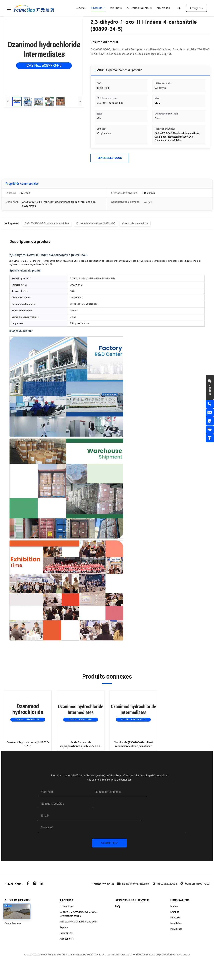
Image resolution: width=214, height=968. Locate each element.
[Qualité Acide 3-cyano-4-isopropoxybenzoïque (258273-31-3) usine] (80, 714)
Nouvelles (163, 8)
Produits (97, 8)
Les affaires (176, 923)
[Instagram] (34, 884)
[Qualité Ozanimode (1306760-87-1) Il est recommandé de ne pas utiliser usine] (133, 714)
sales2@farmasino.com (135, 883)
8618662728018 (167, 883)
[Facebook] (28, 884)
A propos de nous (139, 8)
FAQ (117, 906)
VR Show (116, 8)
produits (174, 912)
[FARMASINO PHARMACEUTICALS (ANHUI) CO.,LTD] (34, 8)
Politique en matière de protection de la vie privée (161, 954)
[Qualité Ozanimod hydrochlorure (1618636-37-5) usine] (27, 714)
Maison (174, 906)
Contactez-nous (13, 923)
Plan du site (176, 929)
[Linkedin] (41, 884)
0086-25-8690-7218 (197, 883)
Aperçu (81, 8)
